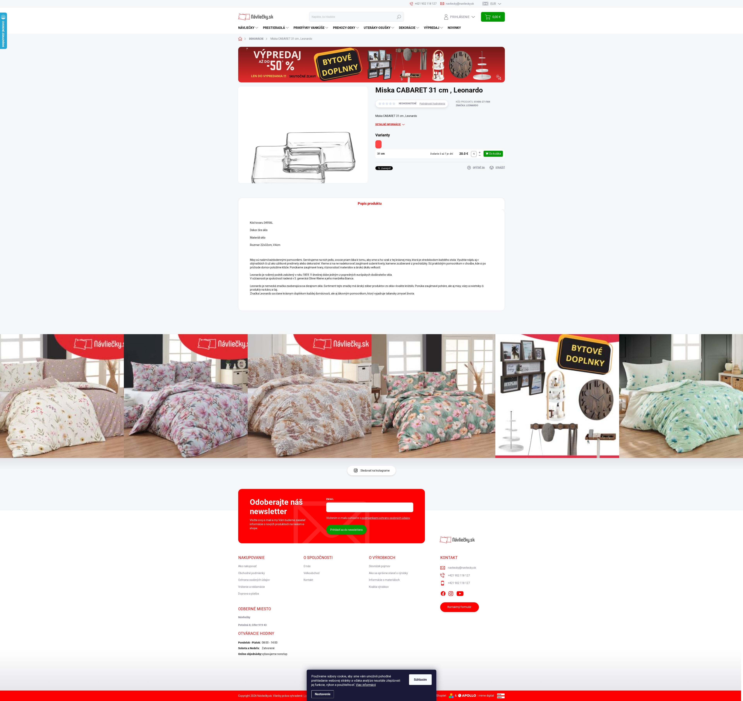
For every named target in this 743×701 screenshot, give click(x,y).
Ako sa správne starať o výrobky (388, 573)
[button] (480, 152)
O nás (307, 566)
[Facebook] (443, 593)
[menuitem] (248, 28)
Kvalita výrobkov (379, 586)
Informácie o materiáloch (384, 579)
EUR (493, 4)
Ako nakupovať (247, 566)
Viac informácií (366, 685)
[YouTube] (460, 593)
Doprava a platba (248, 593)
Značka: (467, 105)
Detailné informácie (388, 124)
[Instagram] (451, 593)
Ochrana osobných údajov (254, 579)
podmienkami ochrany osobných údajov (386, 518)
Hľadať (399, 16)
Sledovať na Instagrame (375, 470)
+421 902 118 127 (459, 575)
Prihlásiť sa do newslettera (346, 529)
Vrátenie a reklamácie (251, 586)
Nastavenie (322, 694)
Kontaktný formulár (459, 607)
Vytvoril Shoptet (436, 695)
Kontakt (308, 579)
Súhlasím (420, 679)
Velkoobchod (311, 573)
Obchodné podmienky (251, 573)
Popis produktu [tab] (370, 203)
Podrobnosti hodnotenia (432, 103)
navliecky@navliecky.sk (462, 567)
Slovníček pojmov (379, 566)
